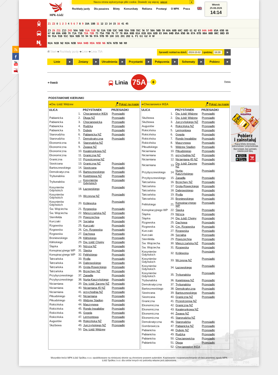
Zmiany (83, 61)
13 (106, 23)
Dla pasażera (101, 8)
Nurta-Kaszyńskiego (96, 279)
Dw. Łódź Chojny (93, 242)
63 (199, 30)
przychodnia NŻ (93, 292)
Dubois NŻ (182, 330)
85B (183, 33)
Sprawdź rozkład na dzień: (173, 52)
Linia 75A (97, 51)
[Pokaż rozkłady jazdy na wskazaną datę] (227, 52)
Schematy (188, 61)
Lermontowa (91, 317)
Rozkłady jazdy (69, 51)
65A (216, 30)
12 (102, 23)
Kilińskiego (89, 238)
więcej (163, 2)
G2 (146, 36)
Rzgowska (89, 208)
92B (77, 36)
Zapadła (88, 275)
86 (188, 33)
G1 (141, 36)
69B (64, 33)
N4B (86, 43)
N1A (50, 43)
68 (53, 33)
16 (118, 23)
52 (98, 30)
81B (143, 33)
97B (102, 36)
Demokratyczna (93, 138)
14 (110, 23)
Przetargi (161, 8)
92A (72, 36)
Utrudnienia (109, 61)
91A (54, 36)
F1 (136, 36)
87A (193, 33)
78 (121, 33)
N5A (92, 43)
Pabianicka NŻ (92, 134)
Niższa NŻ (89, 246)
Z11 (59, 30)
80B (132, 33)
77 (117, 33)
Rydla (86, 258)
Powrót (54, 82)
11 (98, 23)
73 (97, 33)
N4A (79, 43)
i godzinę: (208, 52)
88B (210, 33)
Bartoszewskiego (94, 171)
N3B (73, 43)
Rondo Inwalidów (93, 308)
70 (69, 33)
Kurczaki (88, 225)
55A (126, 30)
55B (132, 30)
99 (107, 36)
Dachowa (89, 233)
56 (143, 30)
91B (60, 36)
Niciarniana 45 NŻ (94, 287)
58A (152, 30)
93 (82, 36)
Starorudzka (183, 321)
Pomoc (227, 81)
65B (222, 30)
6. (133, 36)
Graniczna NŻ (92, 155)
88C (216, 33)
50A (75, 30)
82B (155, 33)
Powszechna (91, 217)
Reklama (147, 8)
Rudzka (88, 126)
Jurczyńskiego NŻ (94, 325)
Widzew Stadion (93, 300)
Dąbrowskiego (92, 262)
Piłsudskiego (183, 151)
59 (163, 30)
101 (117, 36)
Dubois (87, 130)
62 (195, 30)
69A (58, 33)
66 (227, 30)
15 (114, 23)
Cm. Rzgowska (93, 229)
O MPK (175, 8)
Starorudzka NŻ (93, 142)
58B (158, 30)
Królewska (89, 203)
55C (138, 30)
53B (109, 30)
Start (53, 51)
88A (205, 33)
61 (191, 30)
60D (186, 30)
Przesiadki (118, 113)
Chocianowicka (92, 122)
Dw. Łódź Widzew (94, 329)
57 (147, 30)
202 (128, 36)
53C (115, 30)
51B (93, 30)
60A (168, 30)
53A (103, 30)
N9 (125, 43)
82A (149, 33)
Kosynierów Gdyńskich (90, 182)
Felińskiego (90, 254)
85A (177, 33)
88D (222, 33)
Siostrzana (89, 167)
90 (49, 36)
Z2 (53, 23)
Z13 (64, 30)
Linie (85, 51)
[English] (199, 9)
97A (96, 36)
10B (93, 23)
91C (66, 36)
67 (49, 33)
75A (102, 33)
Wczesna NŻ (91, 196)
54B (121, 30)
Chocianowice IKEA (95, 113)
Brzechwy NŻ (91, 271)
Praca (186, 8)
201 (123, 36)
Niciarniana (90, 296)
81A (138, 33)
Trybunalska (183, 274)
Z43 (70, 30)
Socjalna (88, 221)
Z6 (53, 30)
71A (74, 33)
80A (126, 33)
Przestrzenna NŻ (93, 159)
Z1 (49, 23)
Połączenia (162, 61)
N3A (67, 43)
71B (80, 33)
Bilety (116, 8)
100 (112, 36)
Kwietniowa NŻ (92, 176)
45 (127, 23)
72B (92, 33)
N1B (56, 43)
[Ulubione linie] (152, 82)
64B (210, 30)
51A (87, 30)
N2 (61, 43)
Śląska (87, 250)
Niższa (179, 214)
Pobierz (215, 61)
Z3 (49, 30)
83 (160, 33)
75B (108, 33)
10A (87, 23)
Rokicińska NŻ (92, 321)
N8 (120, 43)
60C (180, 30)
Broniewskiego (184, 198)
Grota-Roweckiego (94, 267)
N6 (103, 43)
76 (112, 33)
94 (86, 36)
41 (122, 23)
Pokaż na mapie (129, 104)
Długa (179, 342)
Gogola (87, 312)
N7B (115, 43)
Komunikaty (131, 8)
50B (81, 30)
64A (204, 30)
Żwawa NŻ (90, 146)
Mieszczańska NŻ (94, 213)
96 (91, 36)
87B (199, 33)
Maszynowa (90, 304)
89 (227, 33)
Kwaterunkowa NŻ (94, 151)
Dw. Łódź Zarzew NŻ (96, 283)
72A (86, 33)
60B (174, 30)
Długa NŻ (89, 117)
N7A (109, 43)
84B (171, 33)
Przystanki (136, 61)
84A (165, 33)
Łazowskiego (91, 188)
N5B (98, 43)
